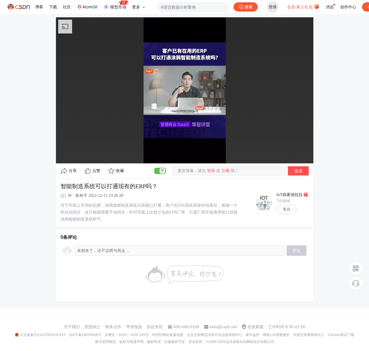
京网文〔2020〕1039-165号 (127, 335)
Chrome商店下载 (341, 335)
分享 (73, 171)
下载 (53, 6)
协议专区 (155, 326)
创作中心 (348, 6)
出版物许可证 (174, 342)
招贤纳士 (92, 326)
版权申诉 (154, 342)
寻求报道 (134, 326)
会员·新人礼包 (300, 6)
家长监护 (252, 335)
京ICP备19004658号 (85, 335)
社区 (67, 6)
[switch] (160, 171)
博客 (39, 6)
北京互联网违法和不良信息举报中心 (214, 335)
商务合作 (113, 326)
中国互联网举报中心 (308, 335)
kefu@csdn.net (223, 326)
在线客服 (255, 326)
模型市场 (118, 6)
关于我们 (72, 326)
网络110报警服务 (276, 335)
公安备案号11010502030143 (42, 335)
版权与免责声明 (131, 342)
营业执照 (195, 342)
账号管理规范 (105, 342)
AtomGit (89, 6)
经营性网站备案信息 (167, 335)
